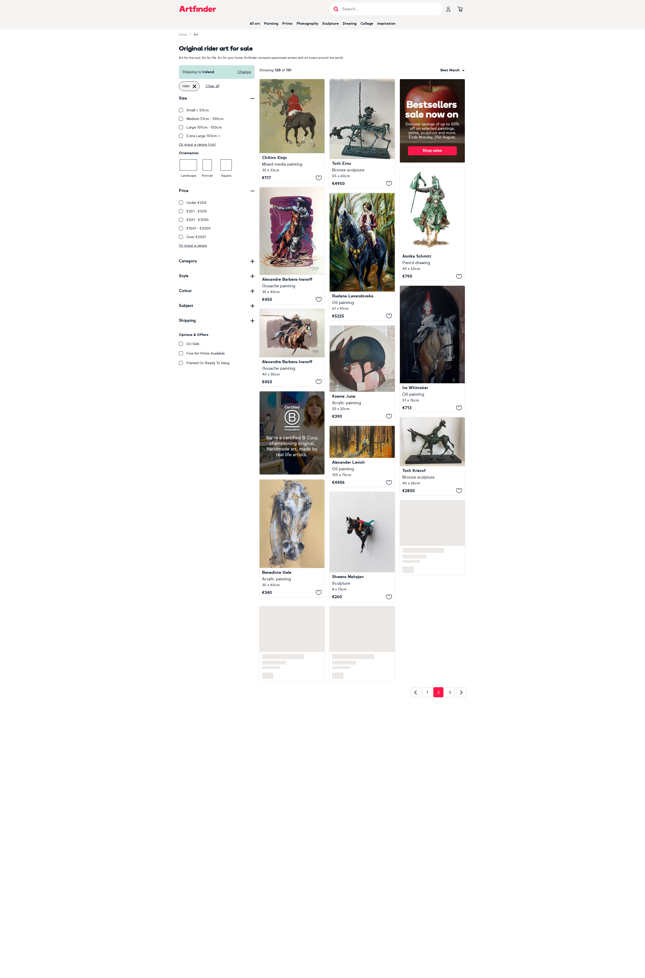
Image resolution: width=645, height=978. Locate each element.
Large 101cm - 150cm (204, 127)
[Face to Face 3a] (292, 558)
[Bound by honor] (432, 224)
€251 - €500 (196, 211)
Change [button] (244, 72)
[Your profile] (448, 9)
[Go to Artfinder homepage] (197, 9)
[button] (452, 70)
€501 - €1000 (197, 220)
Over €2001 (196, 237)
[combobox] (452, 70)
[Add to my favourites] (318, 177)
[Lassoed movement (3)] (292, 245)
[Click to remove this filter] (194, 86)
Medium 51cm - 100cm (204, 119)
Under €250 (196, 203)
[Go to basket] (460, 9)
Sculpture (330, 23)
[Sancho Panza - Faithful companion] (432, 456)
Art (196, 34)
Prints (287, 23)
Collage (367, 23)
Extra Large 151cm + (203, 136)
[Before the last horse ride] (362, 373)
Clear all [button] (212, 86)
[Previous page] (416, 708)
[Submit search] (336, 9)
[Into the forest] (292, 130)
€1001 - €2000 (198, 228)
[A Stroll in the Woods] (362, 257)
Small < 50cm (197, 110)
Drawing (350, 23)
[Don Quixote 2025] (362, 133)
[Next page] (461, 708)
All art (255, 23)
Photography (307, 23)
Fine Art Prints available (205, 353)
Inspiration (386, 23)
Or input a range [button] (193, 245)
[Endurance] (432, 349)
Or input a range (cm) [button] (197, 144)
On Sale (192, 344)
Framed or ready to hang (208, 363)
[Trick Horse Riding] (362, 555)
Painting (271, 23)
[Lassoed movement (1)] (292, 347)
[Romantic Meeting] (362, 456)
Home (183, 34)
